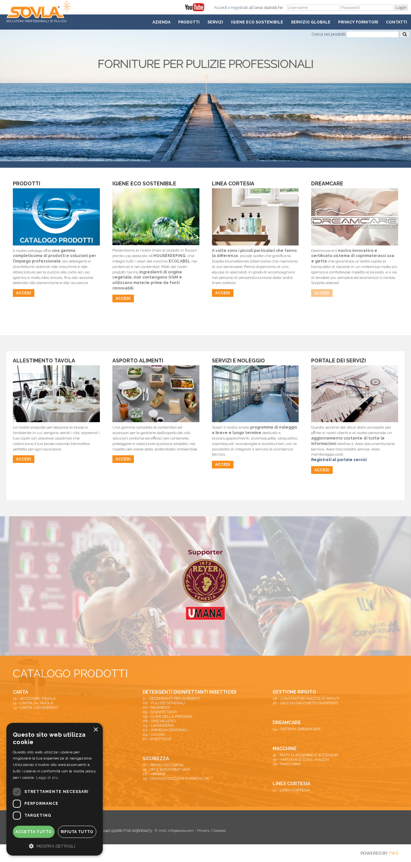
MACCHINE (285, 748)
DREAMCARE (287, 722)
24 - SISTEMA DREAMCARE (297, 729)
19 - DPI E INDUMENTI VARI (166, 769)
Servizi (215, 22)
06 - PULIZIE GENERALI (164, 703)
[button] (54, 845)
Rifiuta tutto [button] (77, 832)
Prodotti (189, 22)
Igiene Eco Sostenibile (257, 22)
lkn (390, 829)
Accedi (220, 7)
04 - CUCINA (154, 734)
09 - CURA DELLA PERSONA (167, 716)
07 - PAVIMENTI (156, 707)
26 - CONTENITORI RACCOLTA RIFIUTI (306, 698)
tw (345, 829)
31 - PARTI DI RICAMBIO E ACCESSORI (305, 755)
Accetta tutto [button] (33, 832)
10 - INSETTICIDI (157, 739)
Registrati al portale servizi (339, 460)
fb (376, 829)
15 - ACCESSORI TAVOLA (34, 698)
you (360, 829)
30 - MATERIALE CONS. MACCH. (301, 759)
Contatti (396, 22)
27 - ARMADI (154, 774)
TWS (393, 853)
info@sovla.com (181, 831)
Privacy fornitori (358, 22)
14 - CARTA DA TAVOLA (33, 703)
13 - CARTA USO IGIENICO (35, 707)
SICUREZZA (156, 758)
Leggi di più (47, 777)
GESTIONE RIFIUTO (294, 692)
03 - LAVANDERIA (158, 725)
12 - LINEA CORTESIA (291, 790)
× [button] (95, 729)
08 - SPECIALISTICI (159, 721)
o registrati (238, 7)
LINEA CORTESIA (291, 783)
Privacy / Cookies (211, 831)
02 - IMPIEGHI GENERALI (165, 730)
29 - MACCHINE (287, 764)
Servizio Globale (310, 22)
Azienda (162, 22)
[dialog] (54, 789)
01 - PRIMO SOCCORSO (163, 765)
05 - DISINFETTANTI (160, 712)
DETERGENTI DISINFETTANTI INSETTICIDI (189, 692)
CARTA (20, 692)
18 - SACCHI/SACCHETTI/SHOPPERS (305, 703)
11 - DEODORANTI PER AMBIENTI (171, 698)
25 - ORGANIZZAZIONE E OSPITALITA (176, 778)
